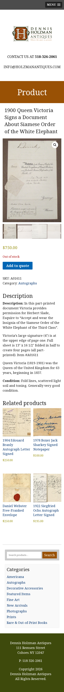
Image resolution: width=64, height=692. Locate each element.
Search (49, 555)
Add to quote (17, 265)
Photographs (17, 611)
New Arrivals (17, 605)
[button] (55, 145)
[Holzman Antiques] (32, 34)
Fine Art (13, 599)
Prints (11, 617)
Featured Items (18, 594)
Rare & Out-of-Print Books (27, 622)
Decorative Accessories (25, 588)
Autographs (27, 283)
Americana (15, 577)
